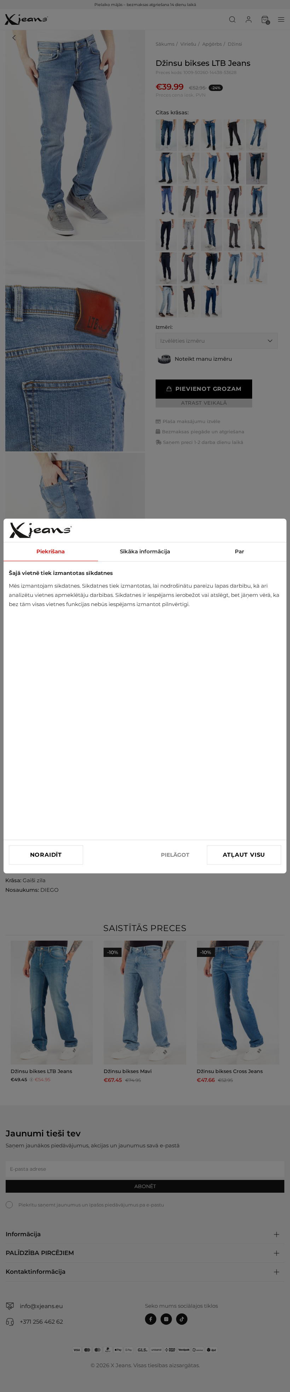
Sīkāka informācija (145, 551)
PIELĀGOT (175, 854)
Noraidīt (46, 854)
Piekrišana (50, 551)
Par (239, 551)
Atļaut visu (244, 854)
